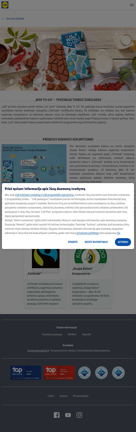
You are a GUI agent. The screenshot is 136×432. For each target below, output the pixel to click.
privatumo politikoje (88, 233)
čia (118, 233)
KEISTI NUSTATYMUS (96, 242)
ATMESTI (73, 242)
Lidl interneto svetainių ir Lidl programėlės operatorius (44, 194)
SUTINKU (123, 242)
